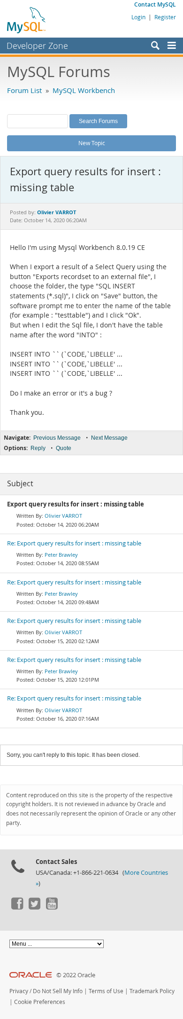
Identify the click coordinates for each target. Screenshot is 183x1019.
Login (138, 17)
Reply (38, 448)
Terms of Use (106, 991)
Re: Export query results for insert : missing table (74, 543)
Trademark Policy (152, 991)
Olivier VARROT (63, 515)
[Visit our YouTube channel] (51, 907)
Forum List (24, 90)
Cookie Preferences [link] (39, 1001)
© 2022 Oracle (75, 975)
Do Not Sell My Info (58, 991)
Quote (63, 448)
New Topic (91, 143)
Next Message (109, 438)
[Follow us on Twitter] (34, 907)
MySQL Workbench (84, 90)
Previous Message (57, 438)
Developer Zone (37, 45)
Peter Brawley (61, 554)
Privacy (18, 991)
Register (165, 17)
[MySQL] (27, 20)
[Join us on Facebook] (16, 907)
